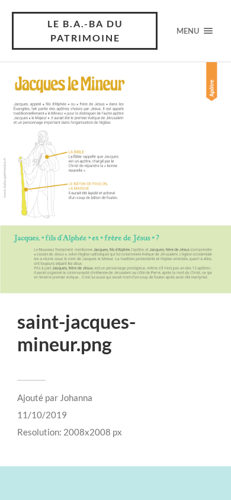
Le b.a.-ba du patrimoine (85, 30)
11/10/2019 (42, 414)
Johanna (76, 397)
